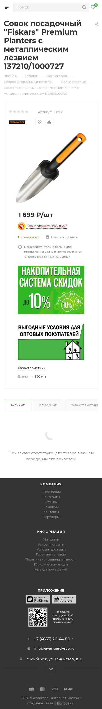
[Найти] (83, 7)
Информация (51, 531)
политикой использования (25, 689)
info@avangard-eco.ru (54, 648)
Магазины (51, 539)
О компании (51, 492)
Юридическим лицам (51, 564)
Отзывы (51, 502)
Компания (50, 484)
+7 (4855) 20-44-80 (52, 639)
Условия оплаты (51, 544)
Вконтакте (51, 669)
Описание (48, 405)
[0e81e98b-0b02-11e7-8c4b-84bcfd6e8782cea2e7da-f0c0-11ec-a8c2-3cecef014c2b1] (51, 167)
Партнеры (51, 517)
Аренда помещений (51, 569)
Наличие (17, 405)
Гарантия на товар (51, 554)
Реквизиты (51, 497)
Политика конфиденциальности (51, 559)
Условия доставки (51, 549)
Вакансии (51, 507)
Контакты (51, 512)
